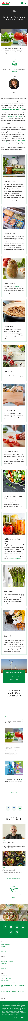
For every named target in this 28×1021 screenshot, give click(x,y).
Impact (10, 25)
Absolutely (9, 870)
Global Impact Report (6, 949)
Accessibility (4, 958)
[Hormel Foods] (5, 3)
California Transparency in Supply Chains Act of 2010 (13, 986)
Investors (3, 951)
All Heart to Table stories (13, 878)
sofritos (17, 286)
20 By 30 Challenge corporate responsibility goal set (12, 108)
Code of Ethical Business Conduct (10, 993)
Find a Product (5, 968)
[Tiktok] (11, 932)
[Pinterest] (23, 926)
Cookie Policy (7, 1014)
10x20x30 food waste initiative (15, 116)
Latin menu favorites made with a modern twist (12, 872)
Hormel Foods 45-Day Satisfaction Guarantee (12, 991)
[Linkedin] (14, 808)
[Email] (20, 808)
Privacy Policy (5, 980)
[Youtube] (17, 932)
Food (4, 867)
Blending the (8, 843)
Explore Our (13, 912)
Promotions (4, 975)
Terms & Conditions (6, 978)
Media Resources (5, 944)
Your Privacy (7, 983)
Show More (14, 792)
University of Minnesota (15, 558)
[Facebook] (8, 808)
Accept (15, 1017)
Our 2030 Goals (14, 679)
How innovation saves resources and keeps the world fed (14, 721)
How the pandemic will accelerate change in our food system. (13, 782)
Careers (3, 946)
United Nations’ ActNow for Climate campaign (13, 141)
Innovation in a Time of (13, 779)
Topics (13, 897)
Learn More (14, 71)
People (4, 840)
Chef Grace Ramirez (17, 131)
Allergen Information (7, 961)
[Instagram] (11, 926)
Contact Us (4, 963)
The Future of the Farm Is (13, 719)
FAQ (2, 966)
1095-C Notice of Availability (8, 989)
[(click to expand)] (26, 3)
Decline (22, 1017)
